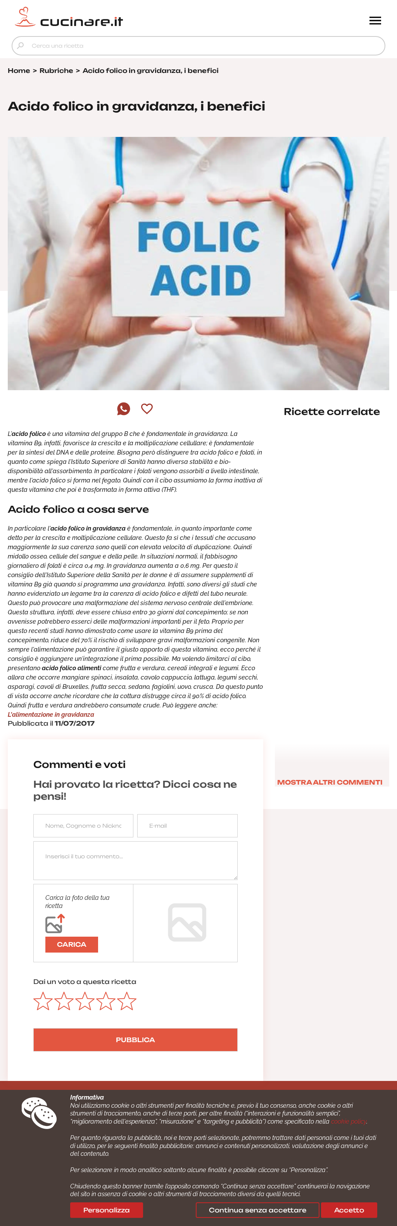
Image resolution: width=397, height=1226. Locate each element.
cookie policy (348, 1121)
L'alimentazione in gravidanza (51, 714)
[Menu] (375, 21)
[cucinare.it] (152, 16)
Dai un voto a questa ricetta (84, 982)
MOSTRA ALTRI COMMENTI (330, 782)
